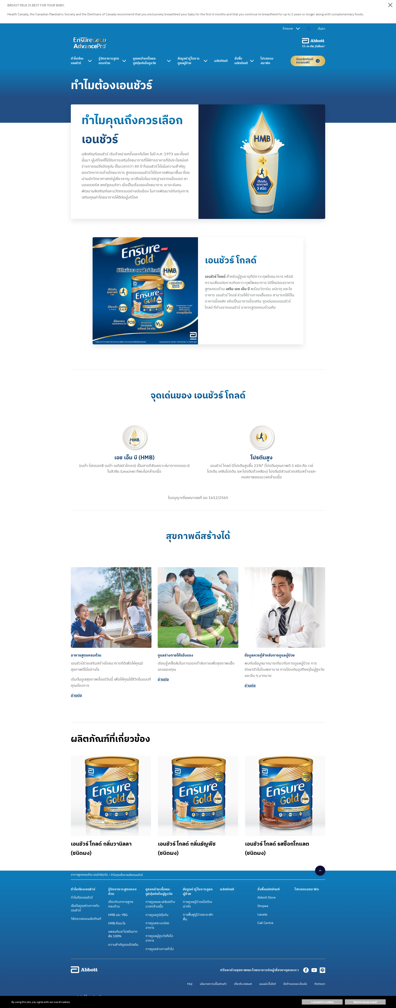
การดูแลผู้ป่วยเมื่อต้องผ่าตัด (197, 904)
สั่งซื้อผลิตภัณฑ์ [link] (241, 60)
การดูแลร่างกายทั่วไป (160, 949)
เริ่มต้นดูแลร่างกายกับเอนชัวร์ (85, 908)
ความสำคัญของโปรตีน (123, 945)
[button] (309, 29)
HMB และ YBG (118, 915)
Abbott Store (266, 897)
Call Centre (265, 923)
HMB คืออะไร (116, 923)
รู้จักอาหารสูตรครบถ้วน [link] (109, 60)
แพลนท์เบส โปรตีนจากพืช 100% (123, 934)
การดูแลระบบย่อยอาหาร (157, 925)
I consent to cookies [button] (322, 1002)
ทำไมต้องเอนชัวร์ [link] (77, 60)
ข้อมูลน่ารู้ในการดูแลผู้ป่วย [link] (189, 60)
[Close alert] (390, 6)
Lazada (262, 914)
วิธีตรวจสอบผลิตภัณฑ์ (86, 919)
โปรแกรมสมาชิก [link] (267, 60)
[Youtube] (314, 971)
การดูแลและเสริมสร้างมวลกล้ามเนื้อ (160, 904)
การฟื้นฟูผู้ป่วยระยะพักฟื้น (198, 917)
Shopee (262, 906)
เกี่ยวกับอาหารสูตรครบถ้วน (120, 904)
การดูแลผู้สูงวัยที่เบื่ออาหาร (159, 938)
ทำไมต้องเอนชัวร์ (82, 897)
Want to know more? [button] (365, 1002)
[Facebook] (306, 971)
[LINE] (322, 971)
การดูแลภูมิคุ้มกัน (157, 915)
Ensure (288, 28)
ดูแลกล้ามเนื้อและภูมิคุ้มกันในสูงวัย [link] (144, 60)
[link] (89, 875)
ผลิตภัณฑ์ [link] (221, 61)
